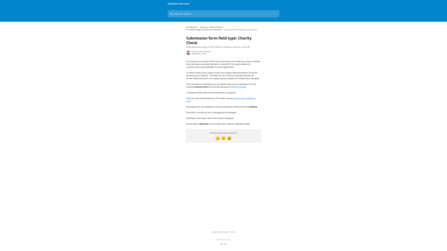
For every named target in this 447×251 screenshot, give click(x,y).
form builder (240, 87)
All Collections (191, 27)
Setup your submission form (211, 27)
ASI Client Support (223, 239)
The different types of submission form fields (203, 30)
